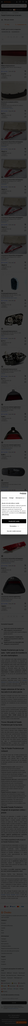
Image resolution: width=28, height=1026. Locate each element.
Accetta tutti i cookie (14, 521)
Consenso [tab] (4, 497)
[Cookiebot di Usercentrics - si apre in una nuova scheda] (20, 494)
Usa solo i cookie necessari (14, 531)
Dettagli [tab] (11, 497)
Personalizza (13, 526)
